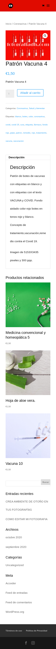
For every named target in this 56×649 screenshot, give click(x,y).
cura (22, 124)
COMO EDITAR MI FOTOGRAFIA (27, 519)
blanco (18, 116)
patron (19, 133)
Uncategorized (15, 565)
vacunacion (18, 141)
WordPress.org (15, 611)
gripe (12, 133)
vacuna (9, 141)
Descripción (17, 157)
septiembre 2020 (16, 546)
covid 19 (15, 124)
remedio (26, 133)
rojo (33, 133)
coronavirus (39, 116)
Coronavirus (20, 23)
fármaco (37, 124)
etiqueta (29, 124)
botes (24, 116)
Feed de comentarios (19, 602)
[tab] (28, 157)
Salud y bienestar (37, 108)
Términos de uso (14, 631)
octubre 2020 (14, 537)
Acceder (11, 583)
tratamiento (41, 133)
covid (8, 124)
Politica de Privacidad (36, 631)
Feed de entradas (17, 592)
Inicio (8, 23)
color (31, 116)
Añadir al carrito (30, 92)
